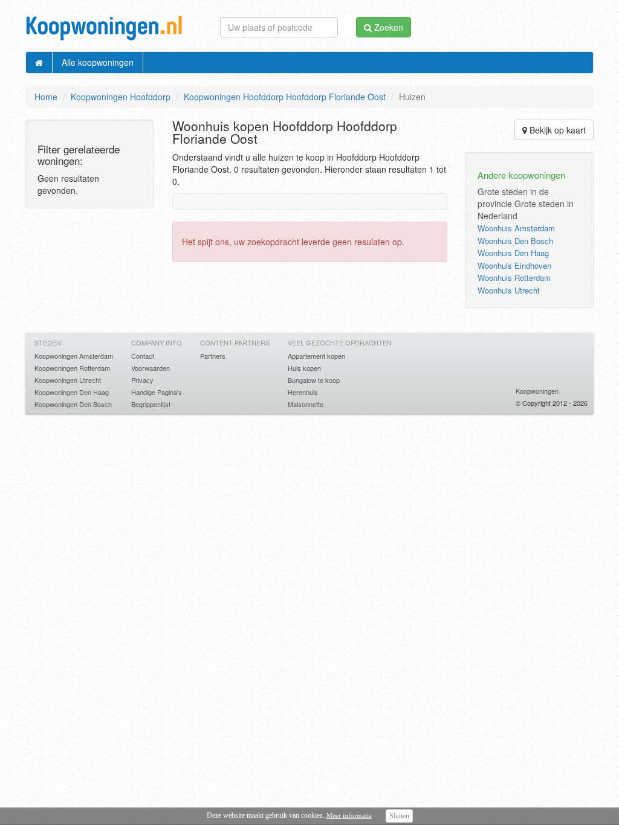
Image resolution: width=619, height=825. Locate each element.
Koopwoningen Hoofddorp (120, 97)
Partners (212, 356)
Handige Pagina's (156, 392)
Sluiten (399, 816)
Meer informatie (349, 815)
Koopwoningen (537, 391)
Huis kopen (304, 368)
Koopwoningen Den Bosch (73, 404)
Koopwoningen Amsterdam (73, 356)
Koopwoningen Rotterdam (72, 368)
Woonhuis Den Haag (513, 252)
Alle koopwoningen (98, 62)
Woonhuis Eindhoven (514, 265)
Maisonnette (305, 404)
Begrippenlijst (150, 404)
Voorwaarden (150, 368)
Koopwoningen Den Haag (71, 392)
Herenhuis (303, 392)
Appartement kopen (316, 356)
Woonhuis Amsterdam (516, 228)
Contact (142, 356)
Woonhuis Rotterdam (514, 277)
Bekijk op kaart (556, 130)
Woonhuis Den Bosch (515, 240)
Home (45, 97)
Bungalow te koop (314, 380)
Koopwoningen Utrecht (67, 380)
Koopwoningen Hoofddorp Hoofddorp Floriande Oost (285, 97)
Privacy (142, 380)
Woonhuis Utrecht (509, 290)
